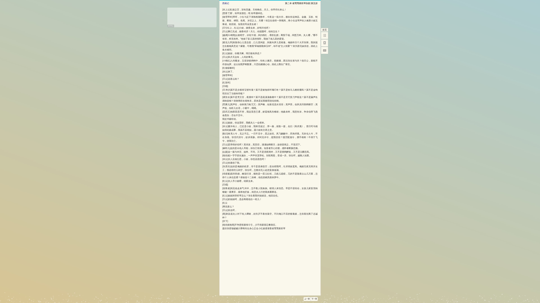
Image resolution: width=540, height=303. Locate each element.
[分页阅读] (324, 50)
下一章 (314, 299)
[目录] (324, 35)
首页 (324, 30)
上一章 (307, 299)
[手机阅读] (324, 42)
